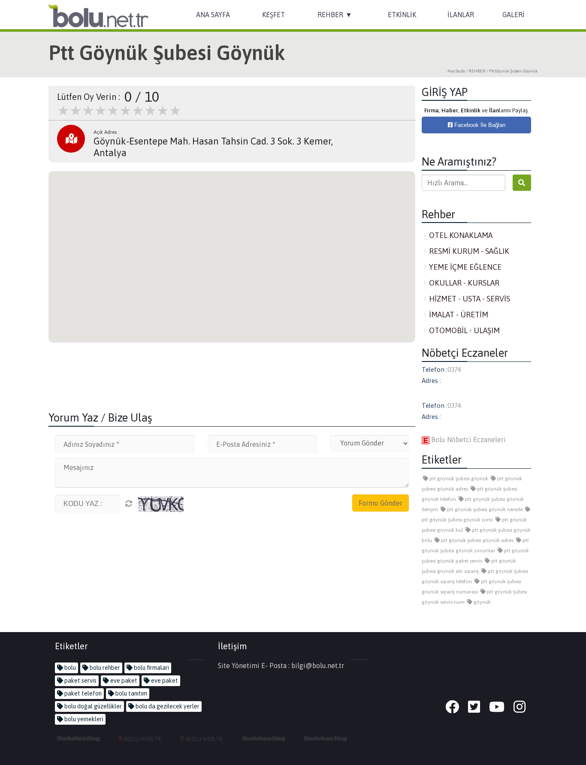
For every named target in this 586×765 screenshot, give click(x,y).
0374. (454, 369)
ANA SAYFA (213, 14)
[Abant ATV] (202, 738)
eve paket (123, 680)
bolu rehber (104, 667)
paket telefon (82, 693)
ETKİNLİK (402, 14)
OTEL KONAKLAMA (459, 235)
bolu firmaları (151, 667)
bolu (69, 667)
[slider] (119, 110)
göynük (481, 602)
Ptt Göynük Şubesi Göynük (513, 71)
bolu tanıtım (130, 693)
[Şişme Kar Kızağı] (264, 738)
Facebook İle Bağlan (479, 125)
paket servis (80, 680)
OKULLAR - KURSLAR (463, 282)
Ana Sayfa (456, 71)
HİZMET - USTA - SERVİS (468, 298)
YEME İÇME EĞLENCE (464, 266)
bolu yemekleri (83, 719)
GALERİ (513, 14)
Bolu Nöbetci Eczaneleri (467, 439)
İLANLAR (460, 14)
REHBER (330, 14)
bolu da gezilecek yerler (166, 706)
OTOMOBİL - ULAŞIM (463, 330)
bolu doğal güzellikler (92, 706)
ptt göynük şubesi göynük (458, 479)
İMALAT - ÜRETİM (457, 314)
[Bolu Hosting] (78, 738)
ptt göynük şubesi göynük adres (477, 540)
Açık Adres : (106, 132)
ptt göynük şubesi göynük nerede (484, 509)
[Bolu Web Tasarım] (140, 738)
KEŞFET (273, 14)
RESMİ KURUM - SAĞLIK (468, 251)
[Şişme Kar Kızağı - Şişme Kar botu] (326, 738)
